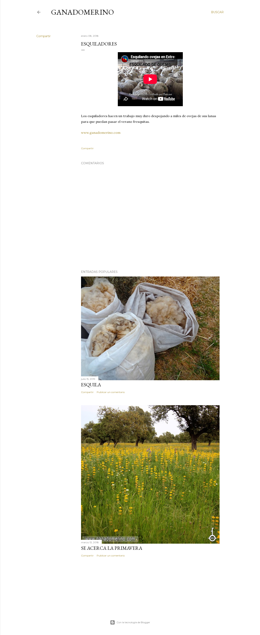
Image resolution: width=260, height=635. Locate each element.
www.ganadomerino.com (100, 133)
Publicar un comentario (111, 392)
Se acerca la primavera (111, 548)
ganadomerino (82, 12)
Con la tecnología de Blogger (133, 622)
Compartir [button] (43, 36)
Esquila (91, 384)
